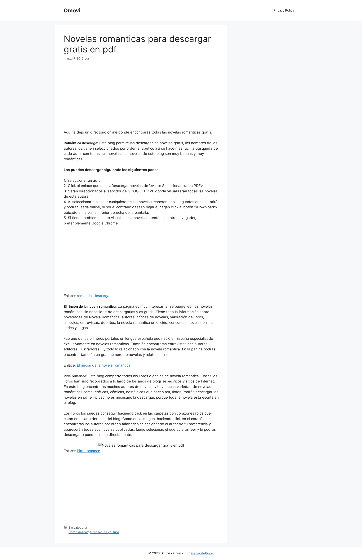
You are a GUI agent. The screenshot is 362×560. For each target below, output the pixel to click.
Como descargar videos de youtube (94, 532)
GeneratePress (202, 553)
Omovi (72, 10)
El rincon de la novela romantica (103, 365)
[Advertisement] (99, 97)
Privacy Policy (283, 10)
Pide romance (88, 451)
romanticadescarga (93, 296)
